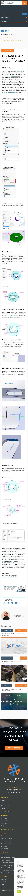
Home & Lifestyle (5, 860)
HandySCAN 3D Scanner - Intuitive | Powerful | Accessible (12, 662)
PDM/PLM (18, 40)
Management (4, 808)
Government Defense (6, 868)
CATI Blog (7, 554)
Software (4, 798)
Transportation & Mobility (8, 857)
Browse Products (14, 748)
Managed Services (6, 843)
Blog (5, 31)
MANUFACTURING (8, 50)
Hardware (4, 815)
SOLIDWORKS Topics (21, 630)
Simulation (4, 803)
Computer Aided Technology (10, 577)
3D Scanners (4, 821)
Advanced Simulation (6, 838)
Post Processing (5, 823)
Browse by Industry (6, 811)
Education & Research (7, 865)
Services (3, 826)
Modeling (23, 658)
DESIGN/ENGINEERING (7, 40)
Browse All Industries (6, 873)
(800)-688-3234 (14, 787)
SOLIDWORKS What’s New (10, 563)
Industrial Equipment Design (8, 870)
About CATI (4, 879)
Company (4, 876)
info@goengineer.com (14, 790)
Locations (3, 887)
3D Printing (4, 846)
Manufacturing (5, 805)
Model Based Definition (10, 92)
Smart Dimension (13, 315)
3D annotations (15, 76)
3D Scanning (4, 848)
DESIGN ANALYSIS (6, 38)
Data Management (6, 841)
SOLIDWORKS (20, 71)
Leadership (4, 882)
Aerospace (4, 855)
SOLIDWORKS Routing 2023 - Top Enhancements (11, 690)
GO (24, 14)
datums (18, 255)
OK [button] (19, 891)
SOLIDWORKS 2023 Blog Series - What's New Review (13, 634)
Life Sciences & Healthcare (8, 863)
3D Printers (4, 818)
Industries (4, 852)
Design (3, 800)
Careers (3, 884)
